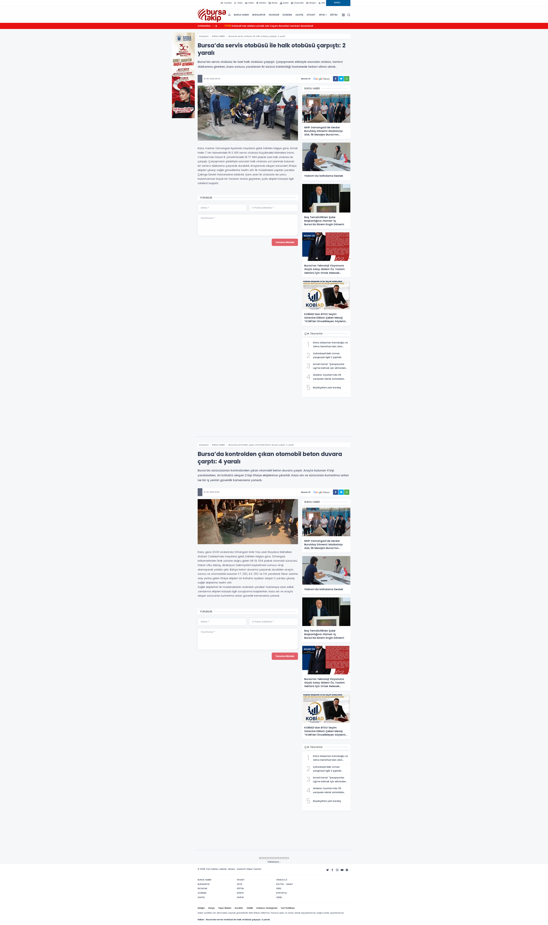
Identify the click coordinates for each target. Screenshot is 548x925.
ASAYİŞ (299, 14)
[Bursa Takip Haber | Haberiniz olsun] (212, 14)
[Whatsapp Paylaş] (346, 78)
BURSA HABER (241, 14)
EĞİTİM (333, 14)
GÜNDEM (287, 14)
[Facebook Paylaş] (335, 78)
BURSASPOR (258, 14)
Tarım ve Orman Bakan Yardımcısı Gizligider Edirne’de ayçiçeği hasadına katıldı (274, 26)
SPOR (322, 14)
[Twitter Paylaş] (341, 78)
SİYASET (311, 14)
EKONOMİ (274, 14)
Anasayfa (203, 36)
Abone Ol (305, 78)
